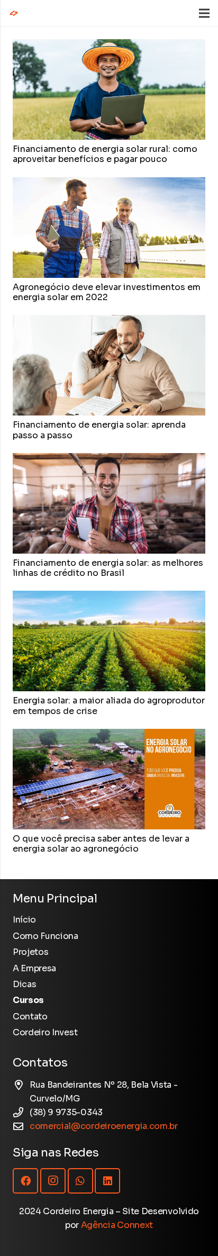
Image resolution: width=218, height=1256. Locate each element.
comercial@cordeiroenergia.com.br (104, 1126)
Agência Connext (117, 1225)
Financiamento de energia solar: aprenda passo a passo (99, 429)
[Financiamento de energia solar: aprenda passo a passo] (109, 321)
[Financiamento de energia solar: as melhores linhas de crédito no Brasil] (109, 459)
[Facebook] (25, 1181)
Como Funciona (45, 936)
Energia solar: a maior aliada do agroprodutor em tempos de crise (109, 705)
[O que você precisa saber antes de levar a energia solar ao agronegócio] (109, 735)
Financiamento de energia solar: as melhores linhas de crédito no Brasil (108, 568)
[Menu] (204, 13)
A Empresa (34, 968)
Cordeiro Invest (45, 1032)
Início (24, 919)
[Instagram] (53, 1181)
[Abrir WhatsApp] (191, 1229)
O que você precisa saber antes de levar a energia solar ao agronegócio (101, 843)
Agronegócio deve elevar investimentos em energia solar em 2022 (107, 292)
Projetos (30, 951)
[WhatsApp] (80, 1181)
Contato (30, 1016)
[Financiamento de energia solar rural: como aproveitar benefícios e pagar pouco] (109, 45)
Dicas (24, 984)
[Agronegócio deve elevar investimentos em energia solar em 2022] (109, 183)
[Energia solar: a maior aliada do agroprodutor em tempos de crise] (109, 597)
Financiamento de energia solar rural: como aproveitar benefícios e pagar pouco (105, 154)
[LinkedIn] (107, 1181)
